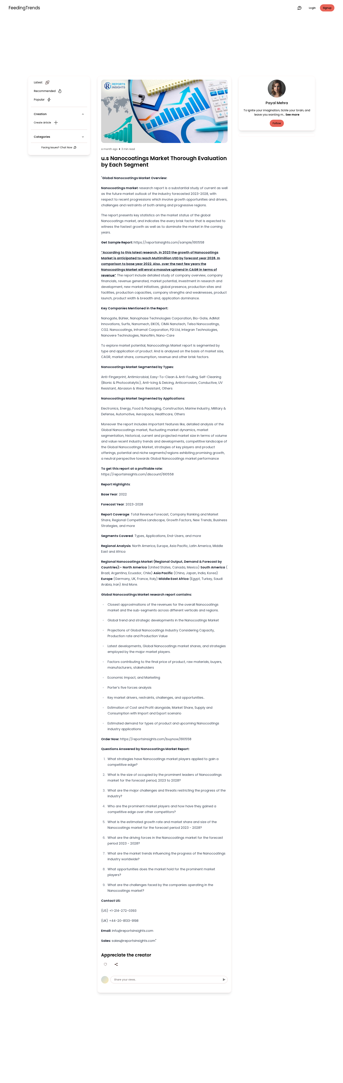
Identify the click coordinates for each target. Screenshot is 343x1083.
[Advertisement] (171, 45)
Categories (42, 137)
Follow (277, 123)
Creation (40, 114)
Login (312, 8)
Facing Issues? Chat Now (56, 147)
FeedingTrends (24, 8)
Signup (327, 8)
